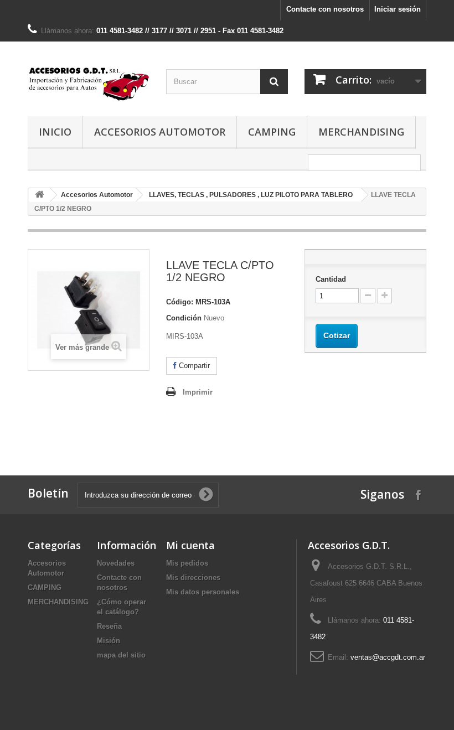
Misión (108, 640)
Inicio (55, 131)
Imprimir (198, 392)
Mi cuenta (190, 545)
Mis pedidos (187, 563)
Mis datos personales (202, 592)
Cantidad (331, 279)
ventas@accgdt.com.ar (387, 657)
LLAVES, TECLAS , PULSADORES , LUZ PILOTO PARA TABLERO (251, 195)
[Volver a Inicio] (39, 195)
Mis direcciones (193, 577)
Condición (184, 318)
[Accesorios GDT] (88, 83)
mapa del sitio (121, 655)
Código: (179, 302)
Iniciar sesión (397, 9)
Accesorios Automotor (159, 131)
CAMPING (272, 131)
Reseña (109, 626)
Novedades (116, 563)
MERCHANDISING (361, 131)
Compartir (193, 365)
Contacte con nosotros (325, 9)
